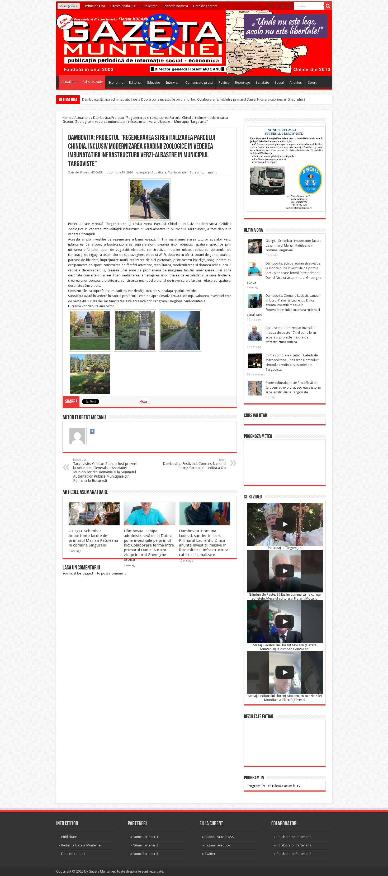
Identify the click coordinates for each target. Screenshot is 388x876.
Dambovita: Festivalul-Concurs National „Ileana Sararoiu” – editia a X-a (194, 464)
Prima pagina (95, 6)
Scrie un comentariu (203, 172)
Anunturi (296, 82)
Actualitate (69, 82)
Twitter (210, 854)
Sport (312, 82)
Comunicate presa (199, 82)
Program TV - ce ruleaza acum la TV (273, 786)
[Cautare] (328, 6)
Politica (224, 82)
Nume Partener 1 (145, 837)
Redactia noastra (175, 6)
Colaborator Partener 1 (293, 837)
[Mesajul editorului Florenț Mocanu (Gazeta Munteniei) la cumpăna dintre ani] (285, 621)
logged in (89, 573)
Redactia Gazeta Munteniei (81, 845)
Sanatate (262, 82)
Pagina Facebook (217, 845)
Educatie (153, 82)
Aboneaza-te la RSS (219, 837)
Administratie (93, 82)
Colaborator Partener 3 (293, 854)
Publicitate (149, 6)
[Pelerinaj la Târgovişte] (285, 524)
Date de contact (205, 6)
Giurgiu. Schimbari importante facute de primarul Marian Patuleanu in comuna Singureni (93, 538)
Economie (115, 82)
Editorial (135, 82)
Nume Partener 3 (145, 854)
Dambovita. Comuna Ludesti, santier (109, 99)
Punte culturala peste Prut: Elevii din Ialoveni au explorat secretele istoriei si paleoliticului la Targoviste (293, 387)
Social (279, 82)
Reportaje (242, 82)
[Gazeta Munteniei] (196, 68)
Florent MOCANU (91, 172)
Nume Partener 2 (145, 845)
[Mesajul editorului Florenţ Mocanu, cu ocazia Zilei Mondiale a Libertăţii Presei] (285, 672)
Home (67, 118)
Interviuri (172, 82)
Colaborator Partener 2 (293, 845)
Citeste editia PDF (123, 6)
